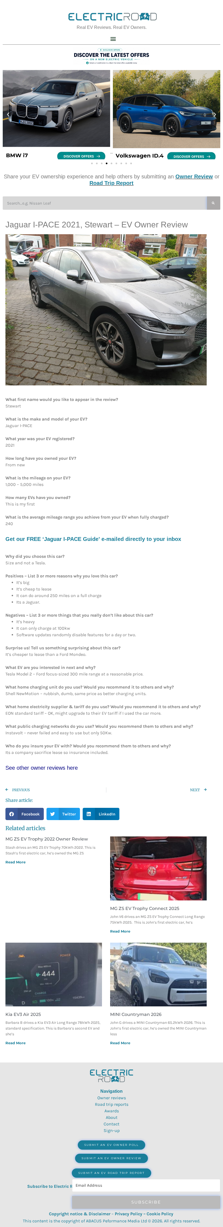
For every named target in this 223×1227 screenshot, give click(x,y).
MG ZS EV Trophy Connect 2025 (144, 908)
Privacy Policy (128, 1213)
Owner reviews (111, 1097)
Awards (111, 1110)
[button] (113, 38)
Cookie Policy (160, 1213)
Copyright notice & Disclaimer (79, 1213)
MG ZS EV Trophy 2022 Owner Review (46, 839)
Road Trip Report (111, 183)
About (111, 1117)
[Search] (213, 203)
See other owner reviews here (41, 768)
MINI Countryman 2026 (136, 1014)
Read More (15, 862)
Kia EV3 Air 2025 (23, 1014)
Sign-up (112, 1130)
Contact (111, 1123)
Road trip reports (111, 1104)
